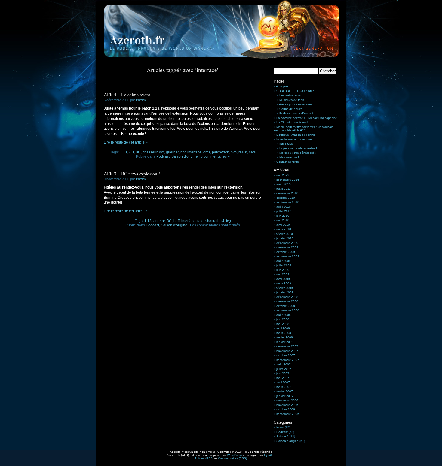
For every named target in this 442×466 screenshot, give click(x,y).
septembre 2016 (287, 179)
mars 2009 (283, 283)
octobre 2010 (285, 197)
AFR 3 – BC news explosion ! (132, 174)
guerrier (172, 152)
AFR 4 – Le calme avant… (129, 95)
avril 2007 (283, 382)
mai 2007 (282, 378)
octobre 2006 (285, 409)
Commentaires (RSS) (232, 458)
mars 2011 (283, 188)
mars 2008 (283, 332)
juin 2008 (282, 319)
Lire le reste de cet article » (126, 142)
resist (242, 152)
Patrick (141, 100)
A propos (282, 86)
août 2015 (283, 184)
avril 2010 (283, 224)
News (280, 427)
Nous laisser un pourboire (294, 139)
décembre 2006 (287, 400)
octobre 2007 (285, 355)
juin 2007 (282, 373)
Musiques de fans (291, 99)
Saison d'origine (184, 156)
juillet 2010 (283, 211)
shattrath (212, 221)
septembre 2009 (287, 256)
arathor (159, 221)
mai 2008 (282, 323)
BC (138, 152)
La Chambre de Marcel (292, 122)
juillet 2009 (283, 265)
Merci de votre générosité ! (297, 152)
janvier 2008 (284, 341)
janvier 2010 (284, 238)
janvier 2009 (284, 292)
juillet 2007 (283, 369)
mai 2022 (282, 175)
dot (161, 152)
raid (200, 221)
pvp (234, 152)
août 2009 (283, 260)
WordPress (234, 455)
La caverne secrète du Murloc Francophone (306, 118)
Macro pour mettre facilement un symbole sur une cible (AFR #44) (303, 128)
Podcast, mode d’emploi (296, 113)
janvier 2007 (284, 396)
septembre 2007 (287, 360)
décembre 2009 (287, 242)
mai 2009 (282, 274)
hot (183, 152)
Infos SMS (286, 143)
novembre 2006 (287, 405)
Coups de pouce (290, 108)
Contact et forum (287, 161)
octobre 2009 (285, 251)
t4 (222, 221)
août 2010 (283, 206)
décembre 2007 (287, 346)
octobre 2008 (285, 305)
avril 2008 (283, 328)
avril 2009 (283, 278)
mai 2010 (282, 220)
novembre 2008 (287, 301)
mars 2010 (283, 229)
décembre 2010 (287, 193)
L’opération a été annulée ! (298, 148)
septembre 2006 (287, 414)
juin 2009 (282, 269)
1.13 (123, 152)
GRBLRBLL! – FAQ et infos (295, 90)
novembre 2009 (287, 247)
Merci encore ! (289, 157)
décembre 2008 (287, 296)
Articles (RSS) (204, 458)
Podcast (163, 156)
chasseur (150, 152)
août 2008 (283, 314)
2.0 (131, 152)
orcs (206, 152)
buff (176, 221)
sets (252, 152)
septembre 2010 (287, 202)
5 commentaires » (215, 156)
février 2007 (284, 391)
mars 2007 (283, 387)
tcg (228, 221)
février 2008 (284, 337)
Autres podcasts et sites (295, 104)
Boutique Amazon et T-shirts (295, 134)
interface (194, 152)
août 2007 (283, 364)
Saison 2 (282, 436)
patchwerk (220, 152)
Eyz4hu (269, 455)
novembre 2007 (287, 351)
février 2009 (284, 287)
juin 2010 (282, 215)
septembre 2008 (287, 310)
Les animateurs (290, 95)
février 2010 (284, 233)
